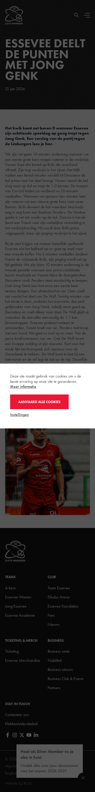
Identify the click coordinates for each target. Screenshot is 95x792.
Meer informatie (23, 386)
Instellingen (19, 414)
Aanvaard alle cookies (39, 402)
